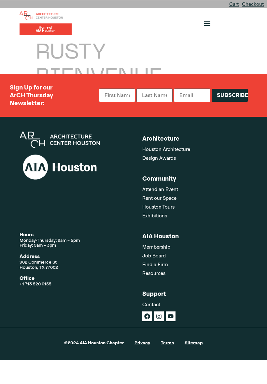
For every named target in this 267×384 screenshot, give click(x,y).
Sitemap (194, 343)
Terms (167, 343)
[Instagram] (159, 316)
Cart (234, 4)
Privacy (142, 343)
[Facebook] (147, 316)
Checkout (253, 4)
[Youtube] (171, 316)
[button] (207, 23)
